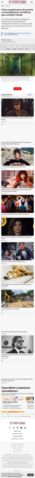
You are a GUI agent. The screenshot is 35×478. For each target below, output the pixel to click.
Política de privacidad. (26, 416)
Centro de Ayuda (17, 449)
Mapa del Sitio (17, 431)
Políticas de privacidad (17, 448)
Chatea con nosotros (18, 439)
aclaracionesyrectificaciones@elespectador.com (17, 462)
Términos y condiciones (17, 446)
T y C (16, 416)
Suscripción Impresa (17, 433)
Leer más (17, 88)
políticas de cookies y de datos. (15, 476)
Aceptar (30, 475)
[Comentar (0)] (20, 46)
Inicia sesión (9, 408)
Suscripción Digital (17, 436)
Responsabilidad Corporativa (17, 444)
